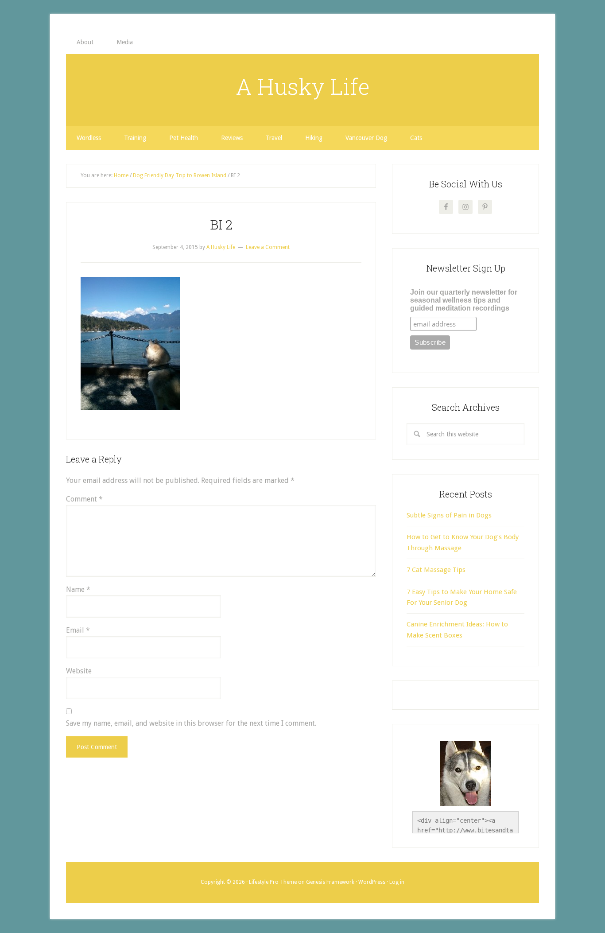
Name (78, 589)
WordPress (371, 882)
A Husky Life (303, 86)
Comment (84, 499)
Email (78, 630)
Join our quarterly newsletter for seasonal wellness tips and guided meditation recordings (463, 300)
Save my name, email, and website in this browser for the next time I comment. (191, 723)
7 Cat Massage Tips (436, 570)
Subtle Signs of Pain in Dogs (449, 515)
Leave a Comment (268, 247)
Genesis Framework (330, 882)
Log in (396, 882)
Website (79, 671)
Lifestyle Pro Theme (273, 882)
